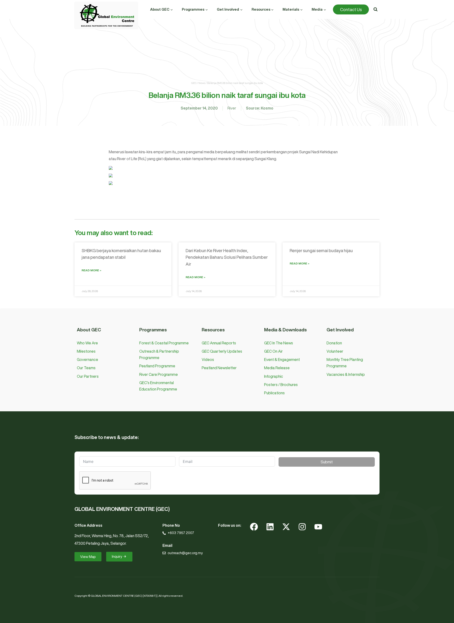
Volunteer (335, 351)
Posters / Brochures (281, 384)
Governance (87, 359)
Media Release (277, 368)
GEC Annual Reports (219, 343)
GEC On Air (273, 351)
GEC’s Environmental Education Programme (158, 386)
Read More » (91, 270)
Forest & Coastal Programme (164, 343)
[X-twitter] (286, 527)
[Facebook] (254, 527)
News (201, 83)
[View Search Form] (375, 9)
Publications (274, 393)
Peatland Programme (157, 366)
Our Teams (86, 368)
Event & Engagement (282, 359)
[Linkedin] (270, 527)
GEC (193, 83)
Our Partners (88, 376)
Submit (327, 462)
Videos (208, 359)
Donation (334, 343)
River (231, 108)
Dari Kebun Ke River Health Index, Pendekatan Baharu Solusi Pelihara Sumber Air (227, 257)
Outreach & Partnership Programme (159, 354)
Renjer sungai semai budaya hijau (321, 250)
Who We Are (87, 343)
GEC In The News (278, 343)
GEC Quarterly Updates (222, 351)
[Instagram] (302, 527)
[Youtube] (318, 527)
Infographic (273, 376)
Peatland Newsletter (219, 368)
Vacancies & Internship (346, 374)
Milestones (86, 351)
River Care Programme (158, 374)
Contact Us (351, 9)
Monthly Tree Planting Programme (345, 363)
